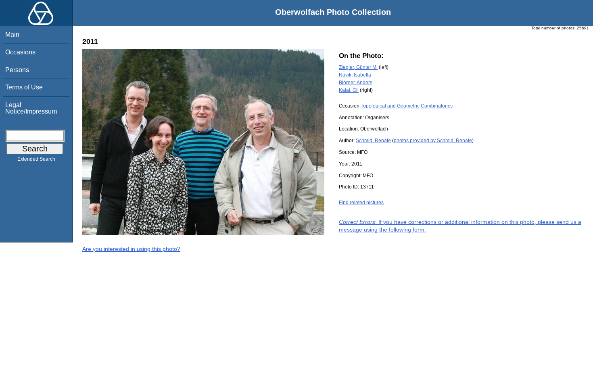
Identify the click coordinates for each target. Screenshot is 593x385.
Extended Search (36, 159)
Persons (17, 69)
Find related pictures (361, 202)
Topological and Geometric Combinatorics (407, 106)
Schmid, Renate (373, 140)
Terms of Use (24, 87)
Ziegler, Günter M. (358, 67)
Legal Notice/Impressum (31, 108)
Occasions (20, 52)
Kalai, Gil (349, 90)
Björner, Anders (355, 82)
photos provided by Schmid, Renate (433, 140)
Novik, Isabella (355, 75)
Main (12, 34)
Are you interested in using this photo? (131, 249)
